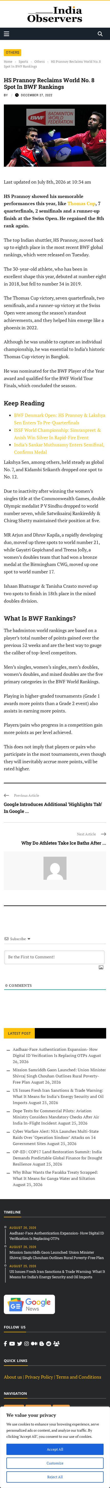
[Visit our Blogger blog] (41, 1344)
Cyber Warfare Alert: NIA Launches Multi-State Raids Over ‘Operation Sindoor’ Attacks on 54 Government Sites (56, 1137)
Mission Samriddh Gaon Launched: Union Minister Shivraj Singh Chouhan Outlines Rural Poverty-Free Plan (59, 1076)
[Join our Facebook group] (56, 1344)
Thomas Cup (81, 203)
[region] (55, 1447)
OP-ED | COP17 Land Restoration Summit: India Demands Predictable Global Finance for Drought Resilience (57, 1158)
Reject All (55, 1476)
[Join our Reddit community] (48, 1344)
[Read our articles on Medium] (34, 1344)
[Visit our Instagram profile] (26, 1344)
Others (12, 52)
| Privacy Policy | (39, 1377)
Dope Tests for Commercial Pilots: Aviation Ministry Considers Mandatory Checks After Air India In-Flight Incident (56, 1117)
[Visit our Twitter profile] (19, 1344)
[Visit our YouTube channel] (12, 1344)
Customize (55, 1463)
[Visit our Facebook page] (5, 1344)
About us (13, 1377)
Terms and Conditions (78, 1377)
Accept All (55, 1449)
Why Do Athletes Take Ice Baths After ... (63, 843)
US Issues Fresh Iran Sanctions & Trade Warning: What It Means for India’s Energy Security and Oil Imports (58, 1096)
